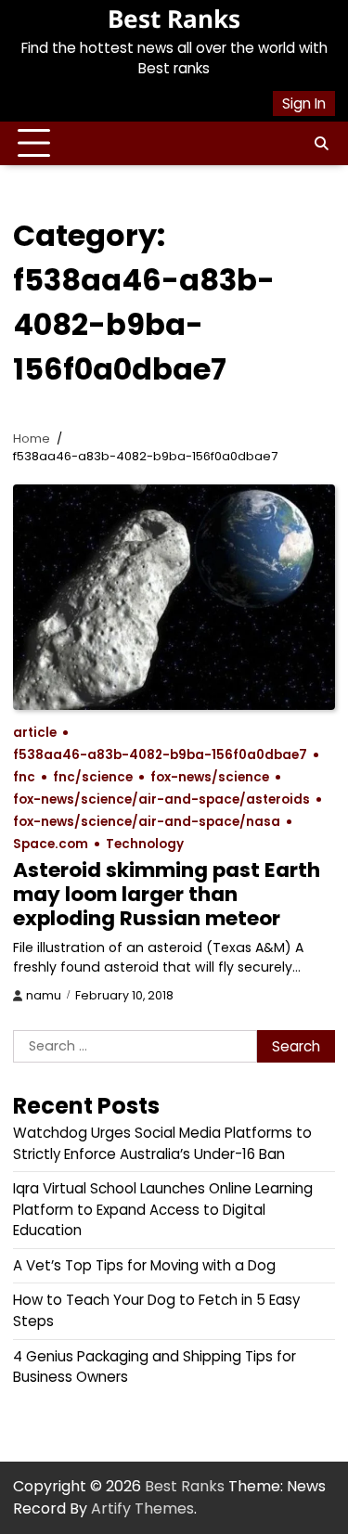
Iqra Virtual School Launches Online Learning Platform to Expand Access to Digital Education (163, 1209)
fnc (24, 777)
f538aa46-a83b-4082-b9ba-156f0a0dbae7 (160, 755)
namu (43, 995)
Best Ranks (174, 18)
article (35, 732)
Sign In (304, 103)
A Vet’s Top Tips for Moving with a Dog (144, 1265)
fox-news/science (209, 777)
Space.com (50, 844)
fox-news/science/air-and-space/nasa (146, 822)
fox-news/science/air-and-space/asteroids (161, 799)
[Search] (321, 144)
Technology (145, 844)
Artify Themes (142, 1508)
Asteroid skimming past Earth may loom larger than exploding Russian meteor (166, 894)
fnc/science (93, 777)
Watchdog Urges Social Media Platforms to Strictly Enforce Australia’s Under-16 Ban (162, 1143)
